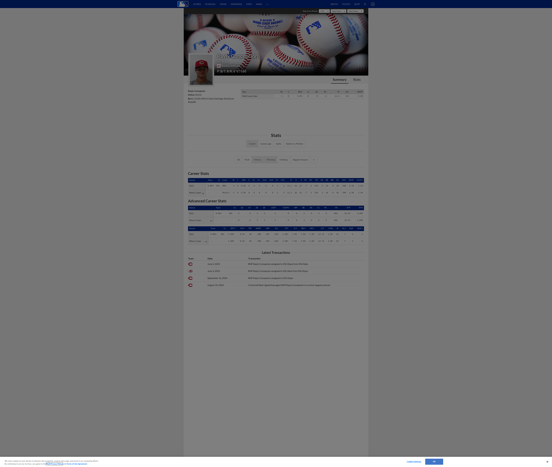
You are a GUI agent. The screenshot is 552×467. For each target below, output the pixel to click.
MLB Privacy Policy (54, 464)
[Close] (547, 462)
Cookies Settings (414, 461)
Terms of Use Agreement (76, 464)
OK (434, 461)
